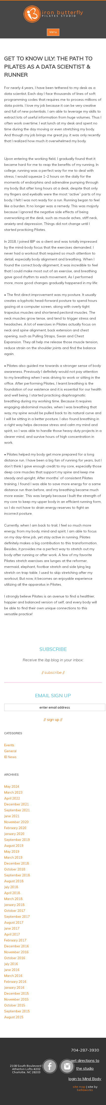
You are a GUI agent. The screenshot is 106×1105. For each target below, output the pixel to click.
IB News (10, 757)
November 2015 (16, 999)
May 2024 (11, 786)
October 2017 (14, 911)
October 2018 (14, 869)
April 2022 (12, 798)
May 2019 (11, 851)
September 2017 (17, 916)
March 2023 (13, 792)
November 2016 (16, 952)
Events (9, 745)
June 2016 (11, 970)
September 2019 (17, 840)
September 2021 (17, 810)
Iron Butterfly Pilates (53, 14)
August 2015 (13, 1017)
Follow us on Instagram (67, 1066)
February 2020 (15, 828)
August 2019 (13, 846)
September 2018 (17, 875)
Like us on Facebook (49, 1066)
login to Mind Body (85, 1078)
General (10, 751)
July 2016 (11, 964)
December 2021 (16, 804)
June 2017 (11, 928)
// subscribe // (53, 672)
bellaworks (85, 1090)
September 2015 (17, 1011)
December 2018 (16, 863)
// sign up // (53, 719)
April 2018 (12, 893)
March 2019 (13, 857)
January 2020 (14, 834)
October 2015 (14, 1005)
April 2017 (12, 934)
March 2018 (13, 899)
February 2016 (15, 982)
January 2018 (14, 905)
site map (79, 1086)
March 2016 (13, 976)
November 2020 (16, 822)
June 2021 (11, 816)
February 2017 (15, 940)
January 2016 (14, 987)
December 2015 (16, 993)
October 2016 (14, 958)
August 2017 (13, 922)
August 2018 (13, 881)
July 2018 (11, 887)
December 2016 (16, 946)
